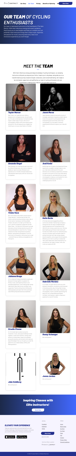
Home (61, 424)
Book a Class (63, 426)
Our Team (62, 431)
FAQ (61, 435)
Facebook (44, 424)
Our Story (62, 428)
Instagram (44, 426)
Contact (62, 437)
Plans (61, 433)
